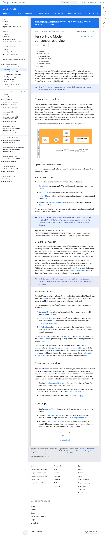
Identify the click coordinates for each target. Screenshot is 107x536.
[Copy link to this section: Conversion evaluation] (58, 242)
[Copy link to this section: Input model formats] (57, 177)
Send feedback (86, 37)
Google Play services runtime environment (64, 348)
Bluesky (56, 473)
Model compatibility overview (56, 383)
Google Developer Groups (39, 473)
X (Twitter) (57, 483)
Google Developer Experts (39, 476)
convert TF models (52, 409)
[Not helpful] (93, 31)
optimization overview (53, 415)
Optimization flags (45, 318)
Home (36, 31)
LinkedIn (57, 479)
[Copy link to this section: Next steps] (49, 403)
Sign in (102, 2)
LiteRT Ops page (78, 396)
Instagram (57, 476)
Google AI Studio (83, 479)
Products (44, 31)
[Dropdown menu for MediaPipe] (34, 13)
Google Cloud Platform (38, 516)
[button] (13, 21)
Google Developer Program (39, 469)
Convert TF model (44, 339)
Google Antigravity (84, 483)
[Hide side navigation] (25, 532)
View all (80, 493)
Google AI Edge (10, 9)
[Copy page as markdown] (44, 45)
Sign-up (80, 22)
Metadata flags (44, 327)
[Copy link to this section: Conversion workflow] (61, 99)
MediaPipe (28, 13)
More (94, 13)
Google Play (81, 489)
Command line (81, 336)
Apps (86, 13)
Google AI (34, 520)
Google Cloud (82, 486)
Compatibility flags (46, 312)
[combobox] (70, 2)
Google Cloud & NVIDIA (38, 483)
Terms (33, 531)
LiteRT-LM (17, 13)
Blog (55, 469)
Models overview (79, 87)
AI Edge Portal (58, 13)
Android (80, 469)
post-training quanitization (48, 323)
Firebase (80, 476)
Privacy (39, 531)
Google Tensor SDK (74, 13)
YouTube (57, 486)
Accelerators (35, 479)
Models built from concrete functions (52, 202)
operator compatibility (78, 271)
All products (34, 523)
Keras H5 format (45, 196)
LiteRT (5, 13)
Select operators (74, 392)
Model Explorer (44, 13)
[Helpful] (90, 31)
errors (47, 369)
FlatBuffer (46, 299)
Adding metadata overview (54, 422)
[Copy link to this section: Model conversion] (54, 291)
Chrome (80, 473)
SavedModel (43, 186)
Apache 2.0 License (67, 451)
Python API (66, 336)
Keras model (43, 192)
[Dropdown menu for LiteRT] (9, 13)
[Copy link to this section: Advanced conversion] (62, 363)
